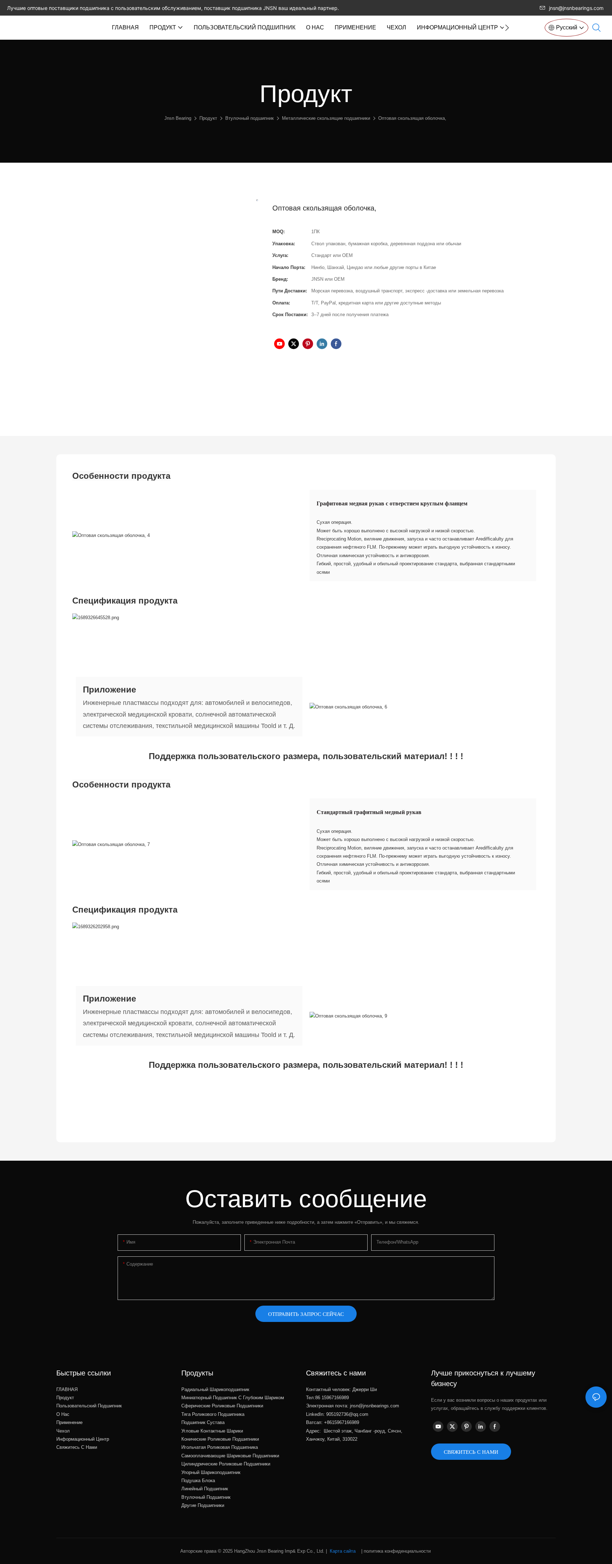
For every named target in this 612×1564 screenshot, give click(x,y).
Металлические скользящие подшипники (326, 118)
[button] (507, 27)
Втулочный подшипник (249, 118)
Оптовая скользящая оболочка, (412, 118)
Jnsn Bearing (177, 118)
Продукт (208, 118)
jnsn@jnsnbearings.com (576, 8)
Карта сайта (342, 1551)
